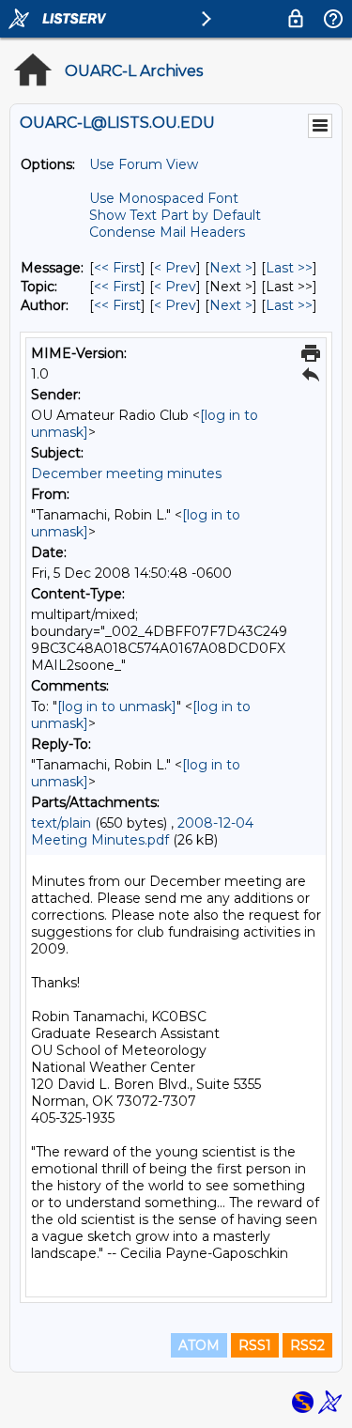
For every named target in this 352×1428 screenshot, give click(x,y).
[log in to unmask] (116, 706)
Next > (231, 267)
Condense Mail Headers (167, 232)
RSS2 (307, 1345)
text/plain (61, 823)
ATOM (199, 1345)
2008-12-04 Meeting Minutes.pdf (142, 831)
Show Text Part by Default (175, 215)
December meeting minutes (126, 473)
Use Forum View (143, 164)
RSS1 (254, 1345)
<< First (117, 267)
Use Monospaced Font (163, 198)
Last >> (289, 267)
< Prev (175, 267)
